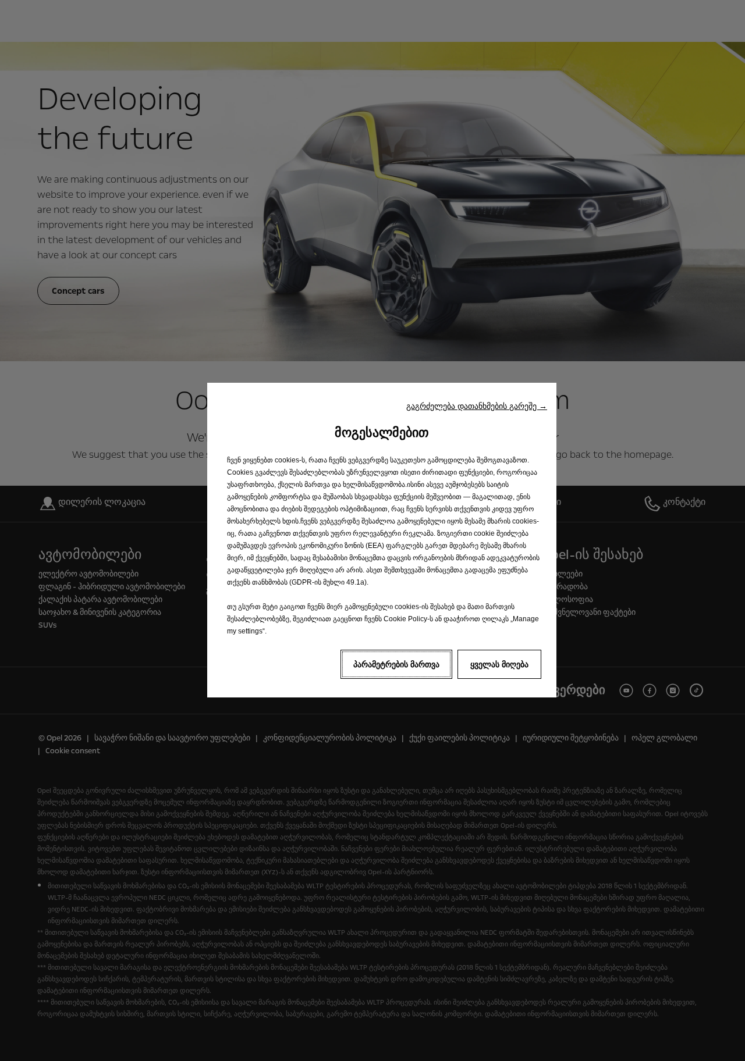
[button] (476, 406)
